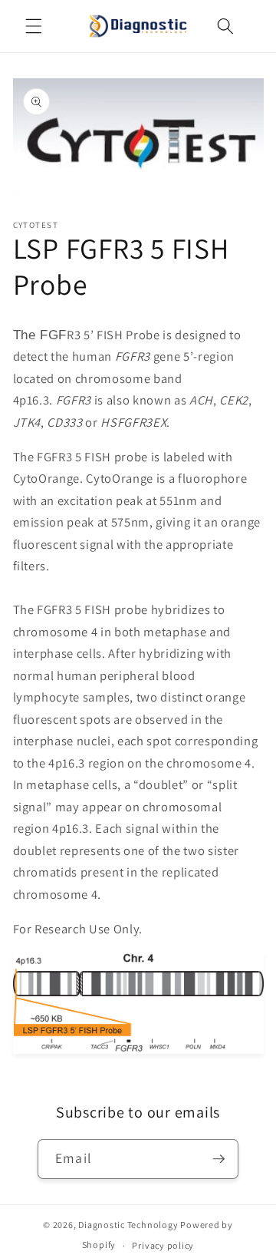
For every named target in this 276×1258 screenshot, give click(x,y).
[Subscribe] (218, 1159)
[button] (33, 26)
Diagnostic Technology (128, 1224)
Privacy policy (163, 1245)
